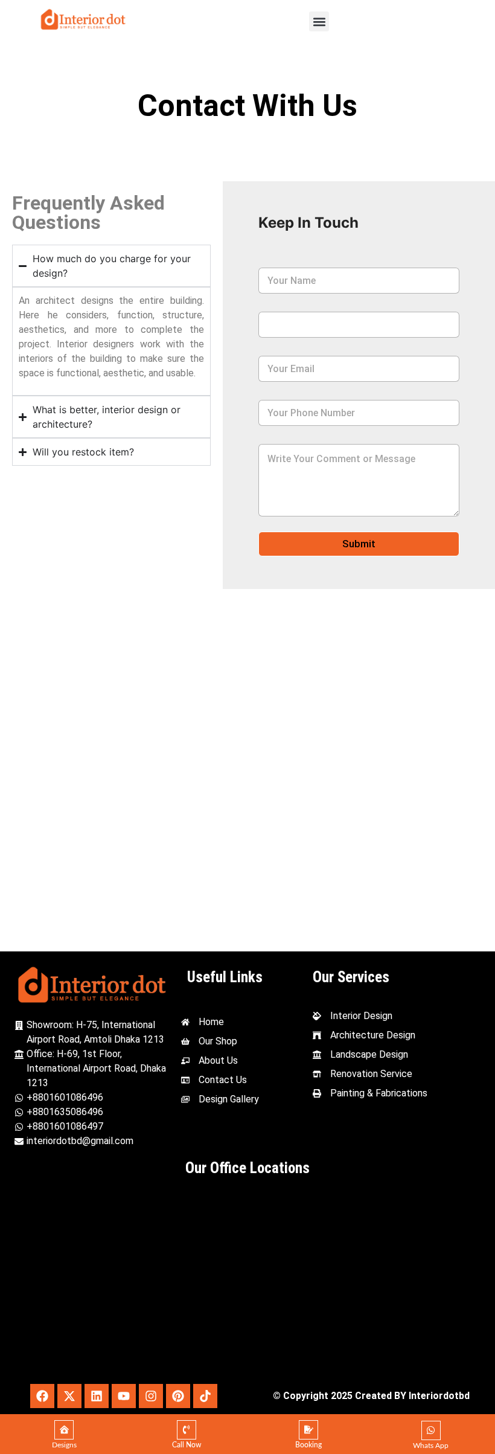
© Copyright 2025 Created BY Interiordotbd (371, 1395)
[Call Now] (186, 1430)
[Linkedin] (97, 1396)
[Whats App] (431, 1430)
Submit (358, 544)
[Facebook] (42, 1396)
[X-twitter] (69, 1396)
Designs (64, 1445)
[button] (319, 21)
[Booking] (308, 1430)
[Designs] (64, 1430)
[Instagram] (151, 1396)
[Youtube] (124, 1396)
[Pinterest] (178, 1396)
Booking (308, 1445)
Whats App (431, 1445)
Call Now (186, 1445)
